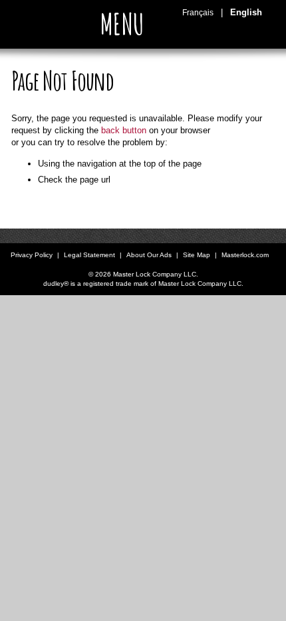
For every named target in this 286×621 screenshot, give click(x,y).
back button (123, 130)
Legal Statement (89, 255)
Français (198, 12)
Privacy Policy (32, 255)
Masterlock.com (245, 255)
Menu (125, 24)
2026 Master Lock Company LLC (145, 274)
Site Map (196, 255)
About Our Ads (149, 255)
